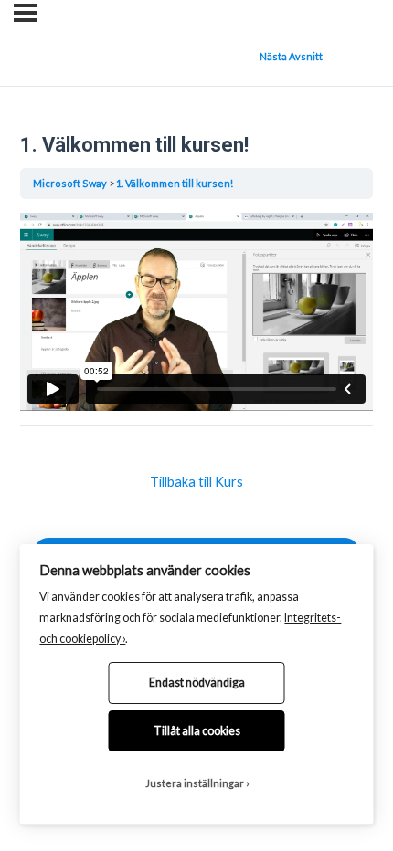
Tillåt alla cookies (197, 731)
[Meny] (25, 13)
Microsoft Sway (70, 183)
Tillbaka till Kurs (196, 481)
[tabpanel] (196, 312)
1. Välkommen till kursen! (174, 183)
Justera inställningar (194, 783)
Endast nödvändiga (197, 682)
